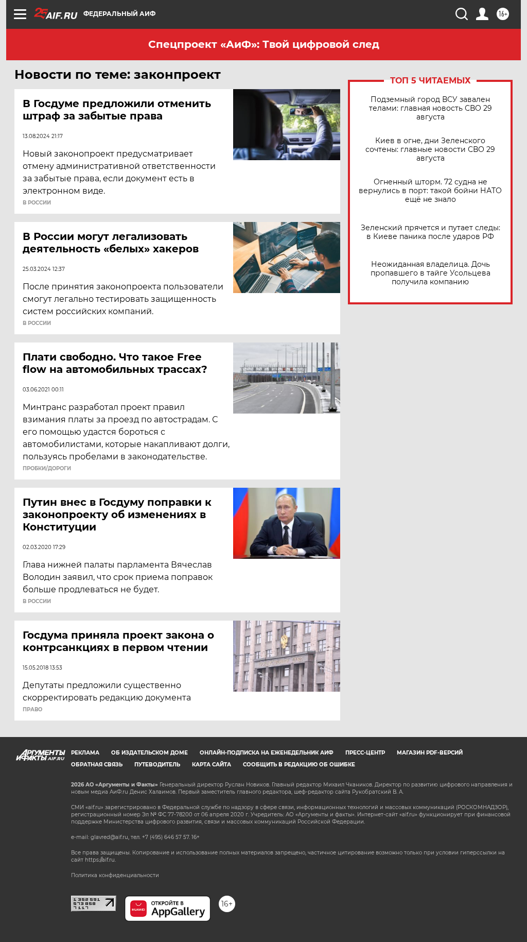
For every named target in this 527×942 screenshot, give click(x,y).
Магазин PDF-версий (430, 752)
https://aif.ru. (100, 860)
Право (32, 709)
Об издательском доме (149, 752)
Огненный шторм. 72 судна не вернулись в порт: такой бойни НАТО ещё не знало (430, 191)
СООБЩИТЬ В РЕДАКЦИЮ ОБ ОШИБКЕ (299, 764)
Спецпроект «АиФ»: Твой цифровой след (263, 44)
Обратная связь (96, 764)
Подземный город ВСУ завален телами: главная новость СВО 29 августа (430, 108)
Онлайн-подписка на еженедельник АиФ (266, 752)
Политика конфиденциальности (115, 875)
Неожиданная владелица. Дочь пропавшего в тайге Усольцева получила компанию (430, 273)
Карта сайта (211, 764)
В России (37, 202)
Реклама (85, 752)
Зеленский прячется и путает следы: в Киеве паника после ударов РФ (430, 232)
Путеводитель (157, 764)
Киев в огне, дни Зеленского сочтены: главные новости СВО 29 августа (430, 149)
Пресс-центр (365, 752)
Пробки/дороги (47, 468)
